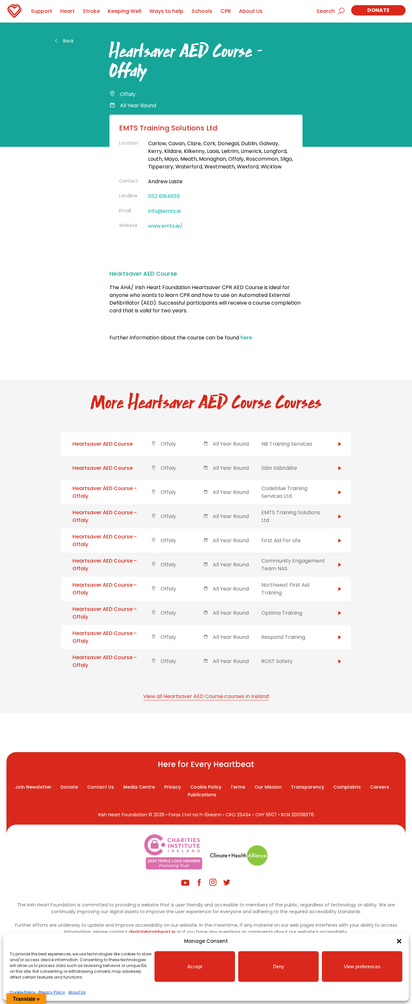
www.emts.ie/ (165, 226)
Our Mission (268, 787)
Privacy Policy (52, 992)
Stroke (91, 11)
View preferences (362, 966)
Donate (378, 10)
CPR (225, 11)
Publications (202, 794)
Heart (67, 11)
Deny (278, 966)
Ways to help (166, 11)
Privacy (172, 787)
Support (41, 11)
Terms (237, 787)
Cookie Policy (22, 992)
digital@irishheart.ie (152, 932)
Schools (202, 11)
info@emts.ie (164, 211)
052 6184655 (164, 196)
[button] (399, 941)
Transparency (307, 787)
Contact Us (100, 787)
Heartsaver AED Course (102, 444)
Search (325, 11)
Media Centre (139, 787)
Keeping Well (124, 11)
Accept (194, 966)
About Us (77, 992)
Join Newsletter (33, 787)
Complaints (347, 787)
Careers (379, 787)
